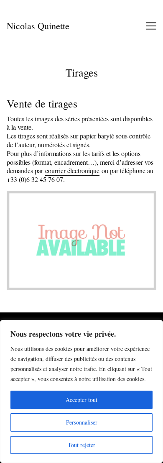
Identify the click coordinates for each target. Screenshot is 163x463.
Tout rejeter (81, 445)
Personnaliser (81, 422)
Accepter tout (81, 400)
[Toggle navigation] (151, 26)
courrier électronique (72, 170)
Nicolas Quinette (38, 26)
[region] (81, 391)
